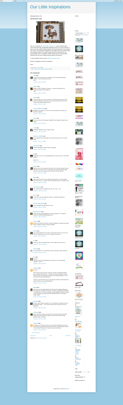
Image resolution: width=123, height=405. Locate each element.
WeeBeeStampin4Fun (78, 307)
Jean (34, 75)
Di (33, 154)
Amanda (35, 248)
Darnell (35, 97)
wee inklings (78, 321)
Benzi (34, 177)
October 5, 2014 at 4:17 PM (39, 296)
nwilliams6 (36, 312)
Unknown (35, 323)
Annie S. (35, 221)
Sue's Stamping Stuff (77, 336)
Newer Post (33, 335)
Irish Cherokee (36, 187)
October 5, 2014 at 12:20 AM (39, 244)
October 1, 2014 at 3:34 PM (39, 93)
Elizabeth (35, 301)
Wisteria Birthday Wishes (77, 353)
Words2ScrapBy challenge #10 (48, 46)
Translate (85, 34)
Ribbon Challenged (78, 358)
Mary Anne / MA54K (38, 136)
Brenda (35, 166)
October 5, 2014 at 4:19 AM (39, 263)
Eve (34, 257)
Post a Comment (36, 332)
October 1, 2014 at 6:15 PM (39, 131)
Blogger (67, 388)
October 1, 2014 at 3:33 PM (39, 82)
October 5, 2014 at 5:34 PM (39, 307)
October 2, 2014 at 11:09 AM (39, 172)
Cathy (34, 118)
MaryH (34, 287)
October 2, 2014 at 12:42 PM (39, 190)
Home (50, 335)
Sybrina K (35, 268)
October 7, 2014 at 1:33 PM (39, 329)
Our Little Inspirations (50, 6)
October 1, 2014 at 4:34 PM (39, 113)
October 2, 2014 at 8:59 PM (39, 216)
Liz (34, 240)
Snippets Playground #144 (53, 58)
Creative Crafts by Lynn (77, 364)
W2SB (50, 69)
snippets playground (45, 69)
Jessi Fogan (36, 145)
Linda (34, 127)
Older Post (68, 335)
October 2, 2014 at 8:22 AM (39, 161)
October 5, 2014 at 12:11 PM (39, 283)
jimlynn (35, 86)
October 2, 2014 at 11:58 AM (39, 182)
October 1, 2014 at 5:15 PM (39, 123)
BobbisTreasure (37, 211)
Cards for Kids (37, 69)
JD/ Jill (35, 231)
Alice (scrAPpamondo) (38, 108)
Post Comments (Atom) (41, 338)
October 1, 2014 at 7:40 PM (39, 141)
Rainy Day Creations (77, 350)
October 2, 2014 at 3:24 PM (39, 207)
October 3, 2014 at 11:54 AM (39, 226)
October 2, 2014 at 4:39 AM (39, 149)
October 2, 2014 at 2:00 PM (39, 199)
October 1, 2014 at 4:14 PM (39, 104)
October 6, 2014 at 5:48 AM (39, 318)
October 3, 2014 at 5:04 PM (39, 236)
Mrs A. (34, 195)
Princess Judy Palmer (38, 203)
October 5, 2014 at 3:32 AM (39, 252)
